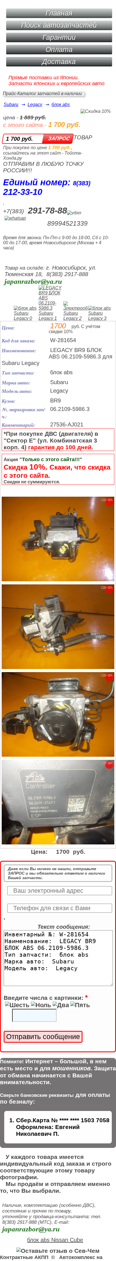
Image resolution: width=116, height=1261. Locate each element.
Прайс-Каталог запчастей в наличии (42, 93)
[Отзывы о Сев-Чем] (58, 1250)
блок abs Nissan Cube (55, 1240)
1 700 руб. (19, 139)
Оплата (59, 49)
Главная (59, 13)
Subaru (11, 104)
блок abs (61, 104)
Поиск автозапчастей (59, 25)
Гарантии (59, 37)
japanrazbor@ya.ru (33, 281)
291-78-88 (47, 210)
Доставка (59, 61)
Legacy (35, 104)
